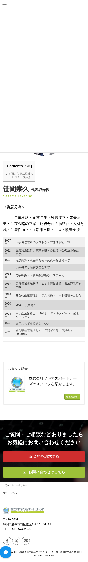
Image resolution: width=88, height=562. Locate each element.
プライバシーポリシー (15, 485)
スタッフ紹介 (20, 177)
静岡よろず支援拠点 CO (32, 323)
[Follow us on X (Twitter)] (16, 541)
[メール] (26, 541)
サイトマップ (10, 492)
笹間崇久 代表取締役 (19, 173)
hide (28, 166)
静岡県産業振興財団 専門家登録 (37, 330)
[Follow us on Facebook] (7, 541)
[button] (44, 456)
